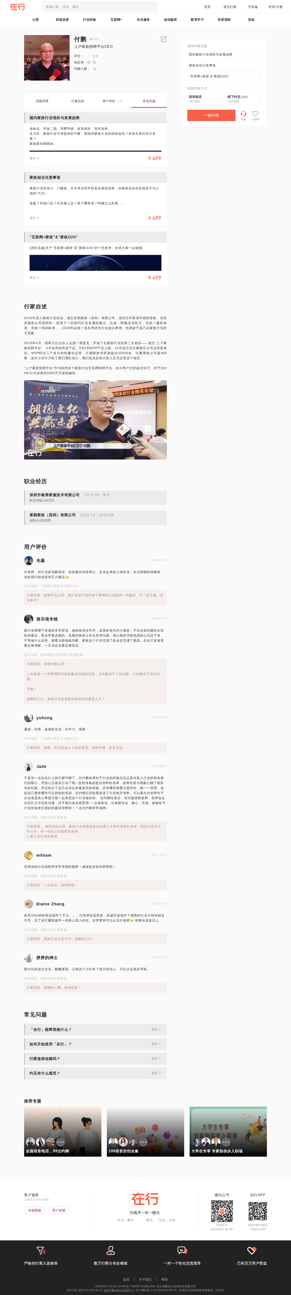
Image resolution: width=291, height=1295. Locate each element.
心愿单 (255, 119)
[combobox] (100, 6)
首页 (207, 7)
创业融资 (170, 19)
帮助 (164, 1279)
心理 (35, 19)
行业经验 (89, 19)
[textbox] (100, 6)
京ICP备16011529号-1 (118, 1290)
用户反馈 (58, 1210)
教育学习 (197, 19)
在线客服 (34, 1210)
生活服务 (143, 19)
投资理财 (224, 19)
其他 (251, 19)
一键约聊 (211, 115)
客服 (243, 119)
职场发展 (62, 19)
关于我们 (145, 1279)
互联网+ (116, 19)
